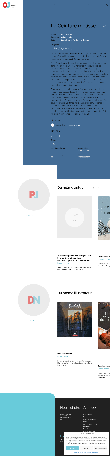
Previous (93, 188)
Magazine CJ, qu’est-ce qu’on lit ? (73, 5)
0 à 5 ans (66, 48)
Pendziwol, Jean (67, 34)
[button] (106, 434)
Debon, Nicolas (66, 37)
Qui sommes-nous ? (98, 5)
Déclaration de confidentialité (91, 452)
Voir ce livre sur (68, 125)
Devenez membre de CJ (90, 424)
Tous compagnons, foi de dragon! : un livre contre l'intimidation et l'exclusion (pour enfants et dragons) (74, 258)
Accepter (72, 448)
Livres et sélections (44, 5)
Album (55, 48)
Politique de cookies (78, 452)
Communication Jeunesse (9, 5)
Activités (87, 5)
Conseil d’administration (90, 419)
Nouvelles (86, 428)
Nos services (86, 417)
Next (98, 188)
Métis (53, 144)
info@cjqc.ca (63, 441)
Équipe (85, 421)
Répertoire (56, 5)
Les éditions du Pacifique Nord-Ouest (75, 40)
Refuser (86, 448)
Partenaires (86, 426)
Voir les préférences (100, 448)
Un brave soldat (64, 354)
